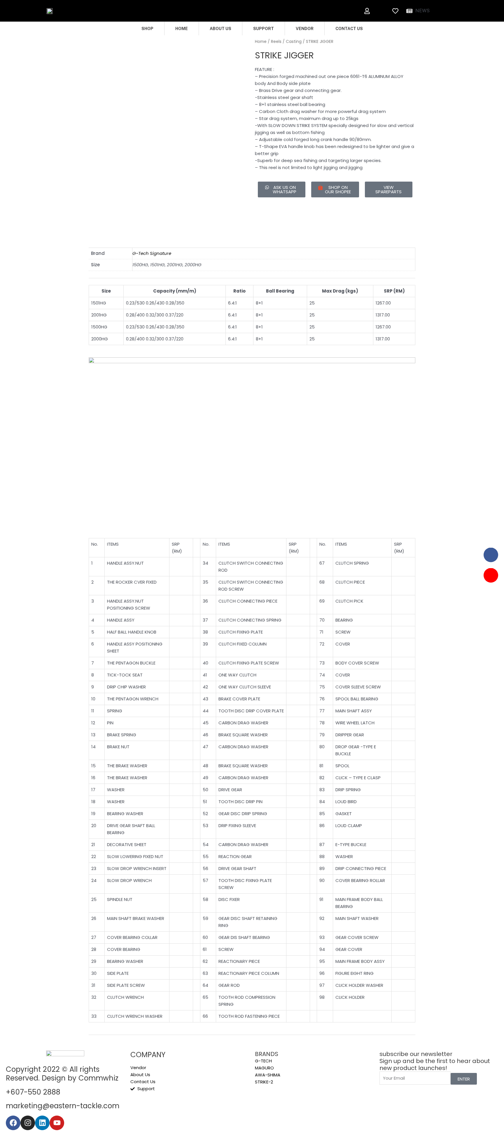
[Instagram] (27, 1123)
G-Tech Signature (151, 253)
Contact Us (349, 28)
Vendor (305, 28)
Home (181, 28)
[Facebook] (13, 1123)
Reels (276, 41)
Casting (294, 41)
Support (263, 28)
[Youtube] (57, 1123)
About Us (220, 28)
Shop (147, 28)
